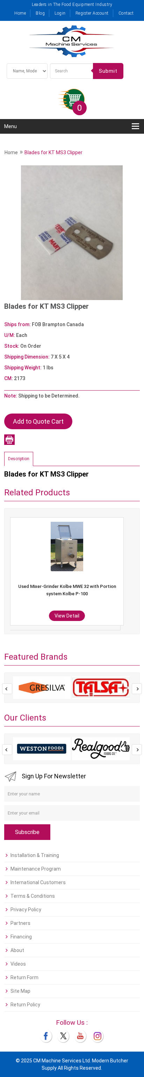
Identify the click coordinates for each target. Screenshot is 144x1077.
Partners (20, 923)
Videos (18, 964)
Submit (108, 71)
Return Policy (25, 1004)
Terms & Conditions (32, 896)
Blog (40, 13)
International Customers (38, 882)
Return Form (24, 977)
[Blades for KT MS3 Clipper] (71, 232)
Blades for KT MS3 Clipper (53, 152)
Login (60, 13)
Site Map (20, 991)
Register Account (92, 13)
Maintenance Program (35, 869)
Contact (126, 13)
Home (20, 13)
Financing (21, 937)
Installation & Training (34, 855)
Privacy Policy (25, 909)
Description (18, 458)
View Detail (119, 616)
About (17, 950)
